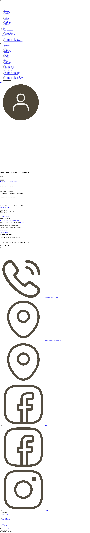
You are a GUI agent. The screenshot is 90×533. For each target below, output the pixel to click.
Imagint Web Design (7, 528)
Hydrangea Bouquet (7, 23)
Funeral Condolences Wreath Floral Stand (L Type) (11, 38)
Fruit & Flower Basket (5, 27)
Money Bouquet (6, 13)
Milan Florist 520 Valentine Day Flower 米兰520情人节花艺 (9, 220)
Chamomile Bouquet (7, 16)
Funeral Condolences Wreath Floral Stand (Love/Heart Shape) (13, 41)
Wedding (3, 28)
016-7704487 (51, 297)
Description (4, 215)
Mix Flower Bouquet (7, 20)
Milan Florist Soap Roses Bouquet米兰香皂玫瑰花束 (8, 181)
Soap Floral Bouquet (7, 14)
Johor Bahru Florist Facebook (4, 207)
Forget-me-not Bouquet (7, 22)
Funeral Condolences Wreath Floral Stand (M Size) (11, 39)
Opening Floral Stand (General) (9, 67)
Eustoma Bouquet (6, 19)
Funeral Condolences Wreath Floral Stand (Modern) (12, 36)
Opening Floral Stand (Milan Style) (9, 34)
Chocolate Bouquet (7, 18)
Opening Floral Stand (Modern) (9, 30)
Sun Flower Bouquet (7, 12)
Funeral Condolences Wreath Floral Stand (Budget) (11, 73)
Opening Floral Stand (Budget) (8, 31)
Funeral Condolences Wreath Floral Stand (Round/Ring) (12, 40)
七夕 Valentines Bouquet (6, 45)
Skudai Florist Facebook (4, 232)
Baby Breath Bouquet (7, 51)
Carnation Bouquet (7, 21)
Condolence (4, 35)
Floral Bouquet (4, 9)
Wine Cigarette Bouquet (7, 62)
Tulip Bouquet (6, 17)
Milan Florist (22, 222)
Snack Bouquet (6, 25)
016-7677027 (47, 297)
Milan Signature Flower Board (8, 33)
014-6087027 (56, 297)
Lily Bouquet (6, 56)
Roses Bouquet (6, 11)
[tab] (46, 215)
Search (1, 80)
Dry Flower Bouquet (7, 26)
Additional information (5, 216)
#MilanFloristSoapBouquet (4, 200)
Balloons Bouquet (6, 15)
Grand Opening (4, 29)
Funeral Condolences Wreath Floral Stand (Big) (11, 37)
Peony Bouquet (6, 24)
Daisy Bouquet (6, 10)
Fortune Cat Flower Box (7, 32)
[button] (45, 43)
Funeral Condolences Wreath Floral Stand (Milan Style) (12, 78)
